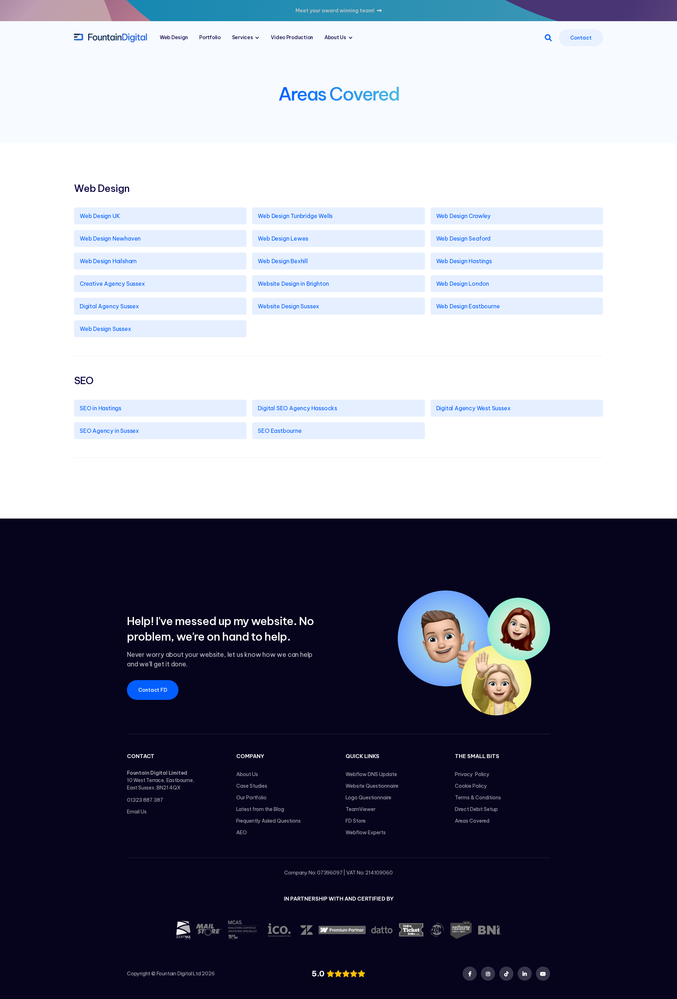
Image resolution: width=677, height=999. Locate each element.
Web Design (174, 37)
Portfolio (209, 37)
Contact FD (152, 690)
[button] (246, 37)
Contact (580, 38)
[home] (110, 37)
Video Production (292, 37)
